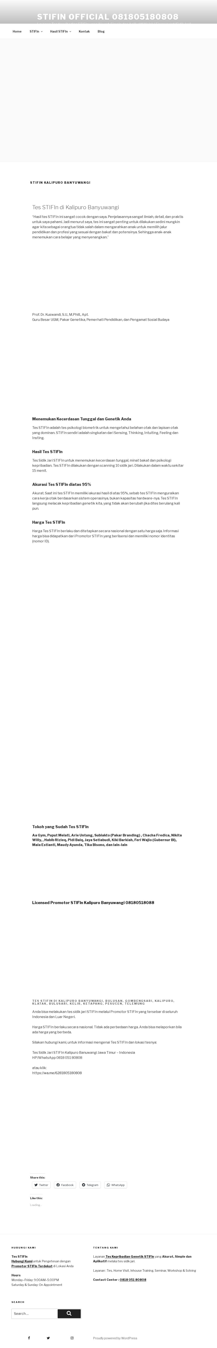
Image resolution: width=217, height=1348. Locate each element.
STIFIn (34, 31)
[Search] (69, 1313)
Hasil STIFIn (59, 31)
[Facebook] (21, 1336)
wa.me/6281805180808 (63, 1073)
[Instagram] (64, 1336)
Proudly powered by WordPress (115, 1338)
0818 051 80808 (133, 1279)
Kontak (84, 31)
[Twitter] (42, 1336)
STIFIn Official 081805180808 (108, 16)
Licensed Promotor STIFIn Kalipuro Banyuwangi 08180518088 (93, 902)
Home (17, 31)
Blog (101, 31)
